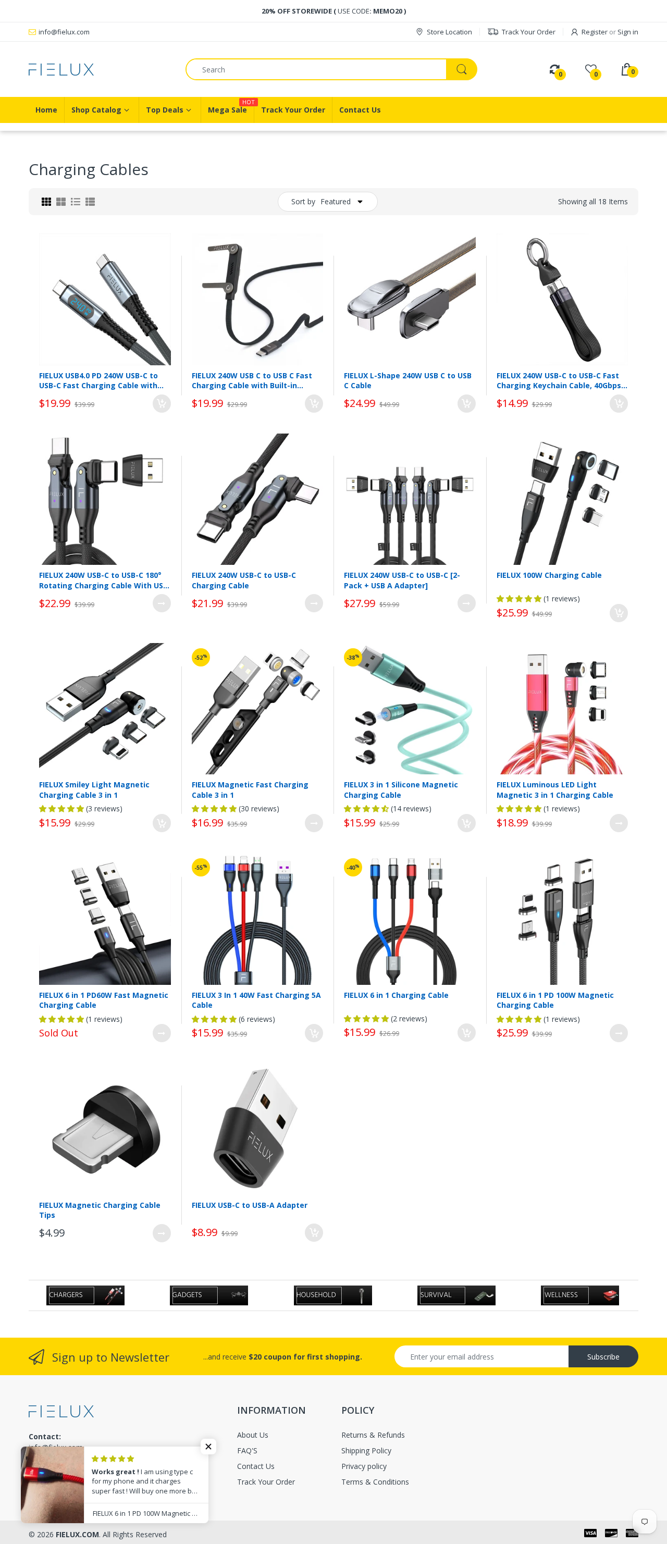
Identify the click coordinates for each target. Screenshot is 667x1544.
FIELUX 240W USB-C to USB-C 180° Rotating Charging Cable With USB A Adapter (103, 580)
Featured (335, 201)
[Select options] (162, 603)
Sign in (627, 31)
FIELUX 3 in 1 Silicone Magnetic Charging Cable (401, 790)
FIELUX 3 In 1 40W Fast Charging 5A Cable (256, 1000)
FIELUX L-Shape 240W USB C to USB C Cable (408, 380)
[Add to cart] (162, 403)
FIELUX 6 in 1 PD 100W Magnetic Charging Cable (555, 1000)
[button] (208, 1446)
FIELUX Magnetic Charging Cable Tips (99, 1210)
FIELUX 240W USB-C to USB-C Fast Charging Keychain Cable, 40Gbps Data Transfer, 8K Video (559, 380)
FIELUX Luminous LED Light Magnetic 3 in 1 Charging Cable (555, 790)
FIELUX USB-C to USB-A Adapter (249, 1205)
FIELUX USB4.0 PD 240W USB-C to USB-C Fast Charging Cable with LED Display (98, 380)
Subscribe (603, 1357)
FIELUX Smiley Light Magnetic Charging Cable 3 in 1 (94, 790)
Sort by (303, 201)
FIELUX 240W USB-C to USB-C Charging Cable (244, 580)
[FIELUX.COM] (99, 70)
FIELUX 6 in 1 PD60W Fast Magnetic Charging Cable (103, 1000)
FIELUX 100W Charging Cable (549, 575)
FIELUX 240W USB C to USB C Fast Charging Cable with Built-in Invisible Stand (252, 380)
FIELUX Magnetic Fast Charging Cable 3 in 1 (250, 790)
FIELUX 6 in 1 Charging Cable (396, 995)
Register (595, 31)
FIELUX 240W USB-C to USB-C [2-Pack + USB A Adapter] (402, 580)
